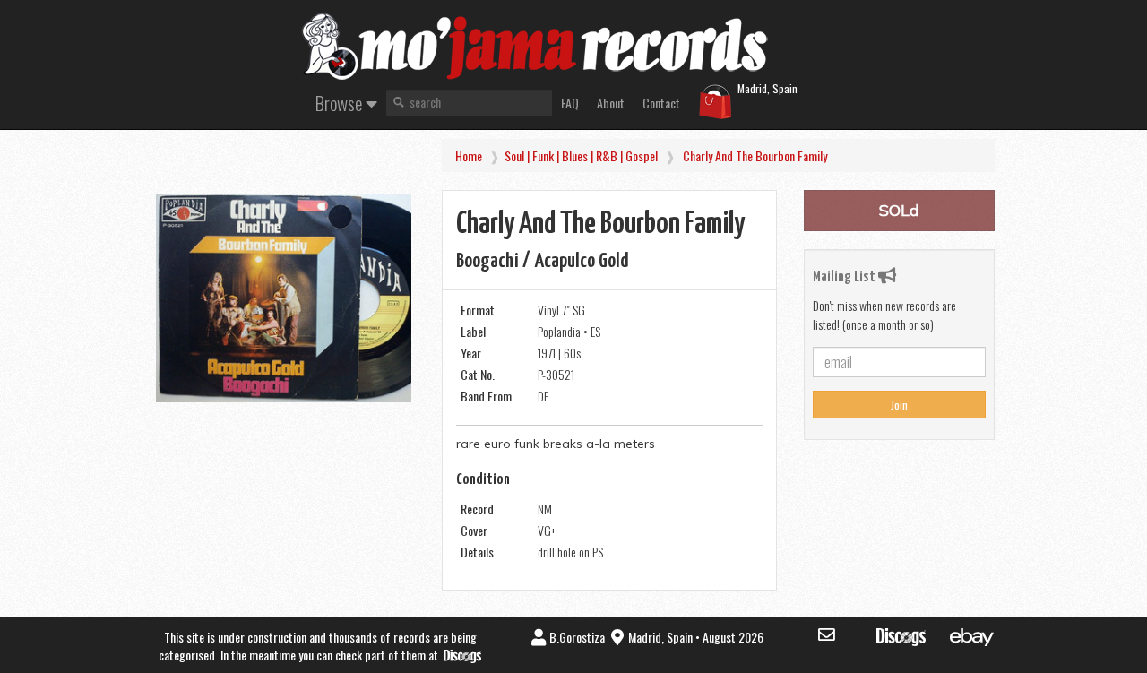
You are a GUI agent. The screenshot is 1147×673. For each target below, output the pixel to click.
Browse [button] (340, 102)
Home (468, 155)
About (611, 102)
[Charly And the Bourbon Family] (283, 298)
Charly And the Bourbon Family (755, 155)
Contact (661, 102)
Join (899, 404)
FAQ (570, 102)
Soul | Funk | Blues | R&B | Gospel (581, 155)
